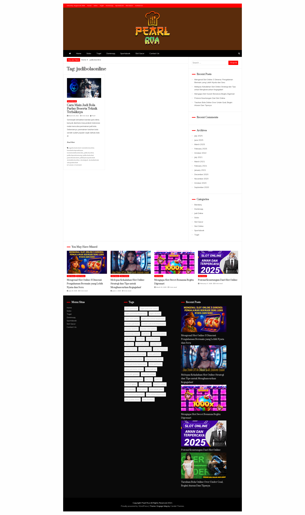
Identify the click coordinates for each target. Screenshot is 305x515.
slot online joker (156, 389)
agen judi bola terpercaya (135, 313)
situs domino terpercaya (135, 354)
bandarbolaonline (88, 148)
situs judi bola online (133, 359)
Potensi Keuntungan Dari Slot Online (209, 98)
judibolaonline (89, 153)
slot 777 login (145, 384)
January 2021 (200, 170)
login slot (129, 344)
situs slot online (148, 374)
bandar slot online (148, 329)
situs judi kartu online (134, 369)
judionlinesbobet (73, 158)
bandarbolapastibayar (75, 150)
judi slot (140, 339)
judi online (129, 339)
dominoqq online (132, 334)
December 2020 (201, 174)
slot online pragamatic (134, 394)
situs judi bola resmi (154, 359)
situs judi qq (151, 369)
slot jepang (130, 389)
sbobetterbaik (94, 160)
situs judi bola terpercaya (135, 364)
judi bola (146, 334)
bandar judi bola (132, 324)
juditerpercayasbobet (87, 158)
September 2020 (201, 187)
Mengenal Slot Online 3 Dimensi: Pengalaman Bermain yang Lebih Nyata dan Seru (85, 284)
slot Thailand (148, 399)
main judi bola (142, 344)
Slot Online (198, 226)
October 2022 (200, 153)
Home (89, 5)
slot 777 (148, 379)
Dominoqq (109, 5)
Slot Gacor (129, 5)
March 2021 (199, 161)
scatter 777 (155, 344)
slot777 (158, 379)
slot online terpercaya (156, 394)
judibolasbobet (88, 155)
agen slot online (132, 319)
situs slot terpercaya (133, 379)
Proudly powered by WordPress (135, 506)
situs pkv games (132, 374)
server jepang (145, 349)
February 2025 (200, 148)
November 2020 (201, 178)
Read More (71, 142)
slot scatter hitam (132, 399)
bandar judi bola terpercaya (153, 324)
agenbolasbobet (75, 148)
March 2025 (199, 144)
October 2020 (200, 183)
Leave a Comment (75, 165)
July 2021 (198, 157)
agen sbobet (155, 313)
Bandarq (198, 204)
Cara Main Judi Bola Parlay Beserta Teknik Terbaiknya (82, 108)
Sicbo (96, 5)
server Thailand (160, 349)
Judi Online (198, 213)
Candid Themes (177, 506)
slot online (142, 389)
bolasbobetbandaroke (75, 153)
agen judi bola (131, 308)
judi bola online (159, 334)
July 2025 (198, 136)
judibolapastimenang (74, 155)
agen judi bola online (149, 308)
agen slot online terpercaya (153, 319)
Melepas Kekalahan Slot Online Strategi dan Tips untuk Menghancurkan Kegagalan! (127, 284)
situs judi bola (154, 354)
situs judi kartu (155, 364)
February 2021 (200, 166)
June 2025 (198, 140)
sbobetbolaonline (73, 160)
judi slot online (153, 339)
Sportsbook (119, 5)
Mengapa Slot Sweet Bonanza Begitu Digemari (214, 94)
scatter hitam (130, 349)
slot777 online (159, 384)
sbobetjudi (84, 160)
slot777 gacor (130, 384)
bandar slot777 (131, 329)
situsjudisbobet (72, 162)
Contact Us (139, 5)
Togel (102, 5)
